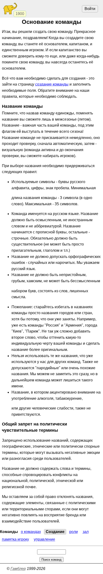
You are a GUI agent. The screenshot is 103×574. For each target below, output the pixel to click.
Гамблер (18, 569)
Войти (90, 9)
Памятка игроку (15, 539)
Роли (73, 532)
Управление (44, 539)
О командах (31, 532)
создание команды (52, 84)
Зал (86, 532)
